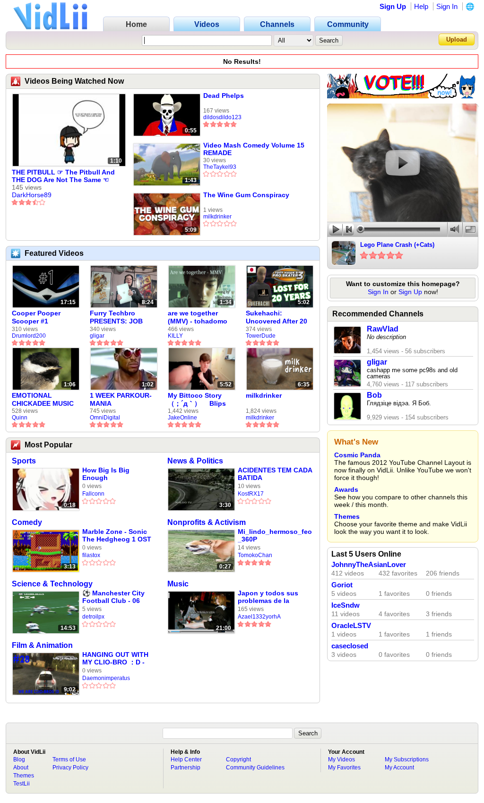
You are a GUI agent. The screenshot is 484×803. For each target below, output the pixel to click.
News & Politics (195, 461)
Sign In (447, 6)
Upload (456, 39)
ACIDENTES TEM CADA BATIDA (275, 473)
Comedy (27, 522)
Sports (24, 461)
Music (178, 584)
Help (421, 6)
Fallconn (93, 493)
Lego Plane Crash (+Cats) (397, 244)
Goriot (342, 585)
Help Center (186, 759)
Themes (347, 516)
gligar (97, 335)
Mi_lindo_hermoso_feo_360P (275, 535)
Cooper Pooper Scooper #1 (36, 317)
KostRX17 (251, 493)
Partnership (185, 767)
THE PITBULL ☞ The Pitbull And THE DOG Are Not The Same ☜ (63, 175)
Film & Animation (42, 645)
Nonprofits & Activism (206, 522)
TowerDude (261, 335)
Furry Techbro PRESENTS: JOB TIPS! (116, 317)
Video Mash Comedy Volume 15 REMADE (253, 149)
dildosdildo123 (222, 117)
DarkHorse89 (32, 195)
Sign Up (393, 6)
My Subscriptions (407, 759)
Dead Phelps (223, 95)
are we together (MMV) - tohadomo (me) (197, 317)
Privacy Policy (70, 767)
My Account (399, 767)
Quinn (19, 417)
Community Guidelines (255, 767)
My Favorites (344, 767)
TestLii (21, 783)
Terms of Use (69, 759)
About (20, 767)
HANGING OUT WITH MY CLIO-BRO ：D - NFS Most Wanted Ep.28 (115, 658)
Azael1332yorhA (259, 616)
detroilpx (93, 616)
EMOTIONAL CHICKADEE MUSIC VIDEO (43, 400)
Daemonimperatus (106, 678)
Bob (374, 395)
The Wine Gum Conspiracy (246, 195)
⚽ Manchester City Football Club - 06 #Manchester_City (113, 597)
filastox (91, 555)
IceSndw (345, 605)
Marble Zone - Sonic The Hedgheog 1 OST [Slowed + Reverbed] (116, 535)
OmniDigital (105, 417)
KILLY (175, 335)
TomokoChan (255, 555)
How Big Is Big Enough (106, 473)
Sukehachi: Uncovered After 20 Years (276, 317)
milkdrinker (217, 216)
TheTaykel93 (219, 167)
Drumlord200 (29, 335)
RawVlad (382, 329)
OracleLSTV (351, 625)
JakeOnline (182, 417)
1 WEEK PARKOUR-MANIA (121, 399)
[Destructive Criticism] (402, 96)
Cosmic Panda (357, 455)
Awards (346, 489)
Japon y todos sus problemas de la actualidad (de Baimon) (268, 597)
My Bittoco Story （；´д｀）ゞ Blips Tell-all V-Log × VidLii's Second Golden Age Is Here (199, 400)
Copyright (238, 759)
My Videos (341, 759)
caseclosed (349, 646)
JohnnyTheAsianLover (368, 564)
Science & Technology (52, 584)
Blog (19, 759)
